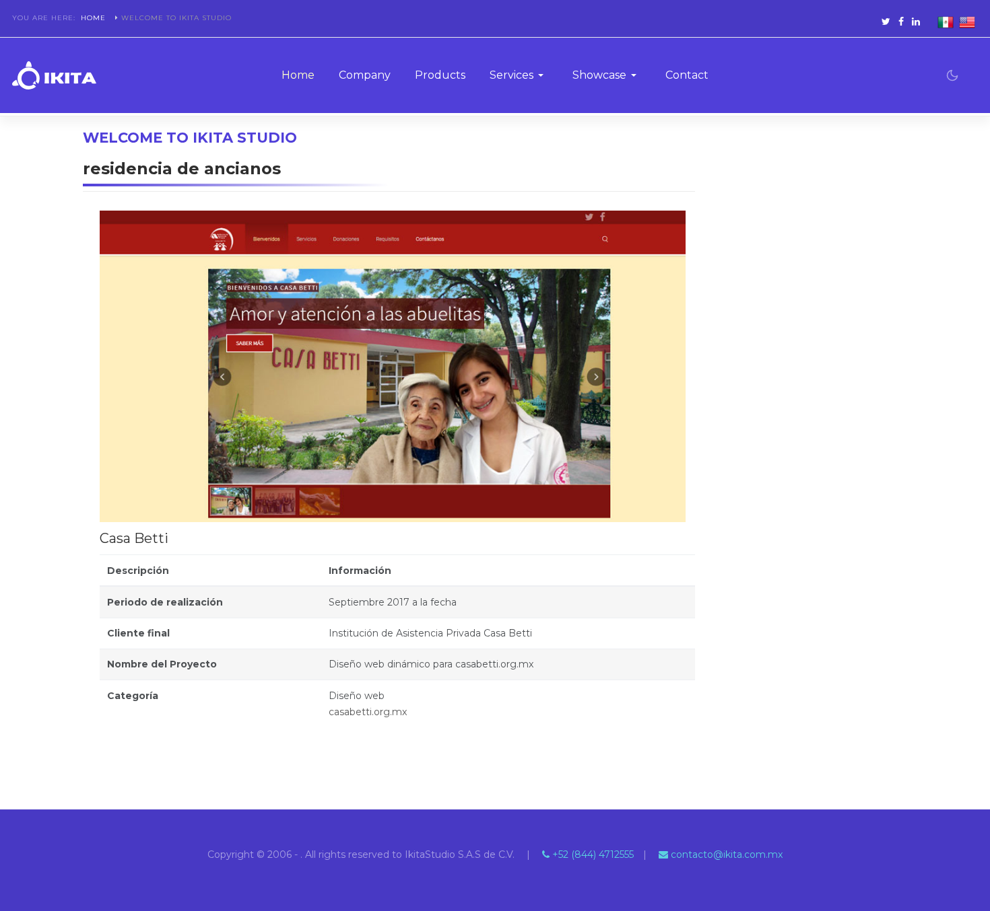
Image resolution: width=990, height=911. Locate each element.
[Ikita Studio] (54, 75)
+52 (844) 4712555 (592, 854)
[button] (518, 75)
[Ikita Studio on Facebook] (901, 21)
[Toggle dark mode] (952, 75)
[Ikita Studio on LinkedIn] (916, 21)
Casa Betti (134, 538)
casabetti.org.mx (368, 712)
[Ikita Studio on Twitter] (886, 21)
